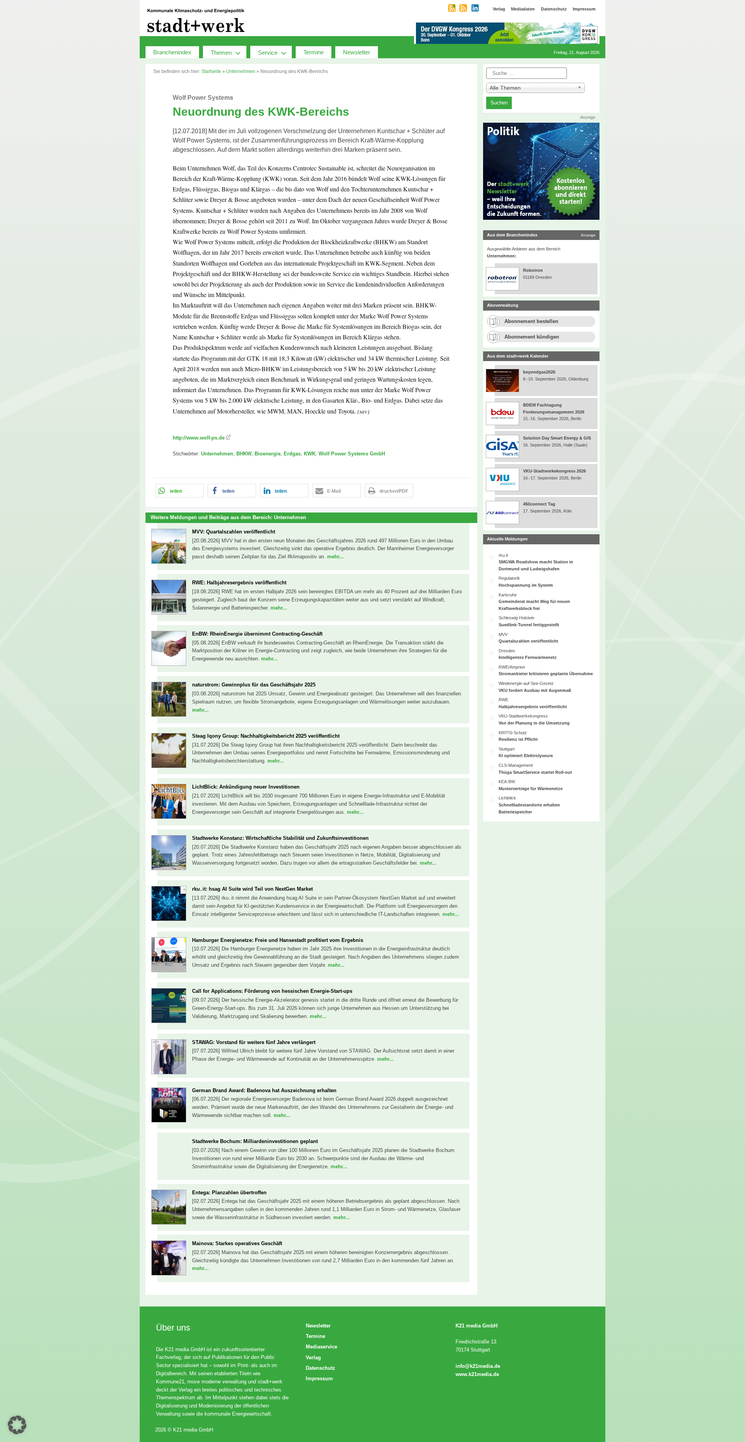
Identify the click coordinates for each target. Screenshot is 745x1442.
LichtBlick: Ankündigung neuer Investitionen (246, 787)
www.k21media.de (477, 1374)
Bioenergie (268, 454)
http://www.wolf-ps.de (199, 438)
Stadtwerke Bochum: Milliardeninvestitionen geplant (255, 1141)
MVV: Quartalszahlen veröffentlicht (233, 532)
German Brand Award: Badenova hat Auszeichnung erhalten (264, 1090)
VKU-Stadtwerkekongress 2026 (555, 471)
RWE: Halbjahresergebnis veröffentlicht (239, 582)
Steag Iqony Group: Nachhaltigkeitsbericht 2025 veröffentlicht (266, 736)
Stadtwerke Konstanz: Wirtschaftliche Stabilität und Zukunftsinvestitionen (280, 838)
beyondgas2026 (539, 372)
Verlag (313, 1357)
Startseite (211, 71)
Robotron (533, 270)
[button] (179, 490)
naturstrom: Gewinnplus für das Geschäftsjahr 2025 (253, 685)
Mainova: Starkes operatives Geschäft (237, 1243)
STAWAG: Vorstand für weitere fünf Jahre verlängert (253, 1042)
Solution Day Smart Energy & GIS (557, 438)
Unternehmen (240, 71)
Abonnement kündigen (531, 337)
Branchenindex (172, 52)
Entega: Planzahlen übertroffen (229, 1192)
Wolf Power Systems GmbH (352, 454)
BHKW (243, 454)
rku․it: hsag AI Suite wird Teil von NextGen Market (252, 889)
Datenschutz (320, 1368)
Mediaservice (321, 1347)
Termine (313, 52)
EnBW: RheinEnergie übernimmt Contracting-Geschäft (257, 634)
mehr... (335, 556)
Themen (221, 52)
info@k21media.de (478, 1366)
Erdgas (292, 454)
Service (267, 52)
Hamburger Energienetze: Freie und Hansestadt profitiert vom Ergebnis (277, 940)
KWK (309, 454)
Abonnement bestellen (531, 321)
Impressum (319, 1378)
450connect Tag (539, 504)
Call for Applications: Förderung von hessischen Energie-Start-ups (272, 991)
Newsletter (356, 52)
